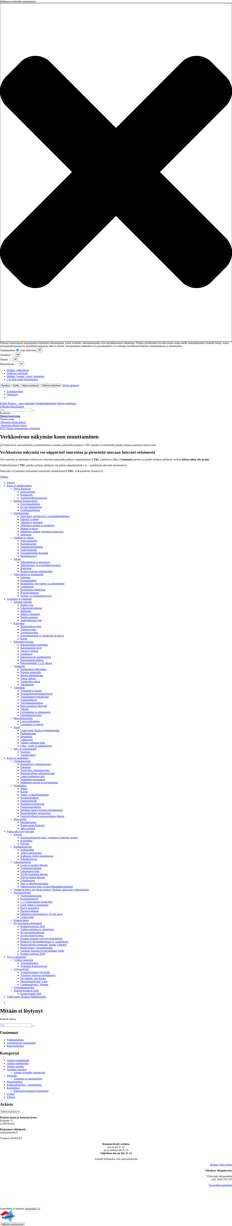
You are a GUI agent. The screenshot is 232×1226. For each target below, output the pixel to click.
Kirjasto (18, 834)
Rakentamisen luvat (30, 647)
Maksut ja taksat (29, 528)
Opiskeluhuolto (28, 800)
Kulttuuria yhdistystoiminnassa (36, 856)
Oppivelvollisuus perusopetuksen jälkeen (42, 816)
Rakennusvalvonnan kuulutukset (31, 1090)
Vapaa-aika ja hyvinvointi (20, 831)
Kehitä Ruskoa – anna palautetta (17, 403)
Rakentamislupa (15, 1045)
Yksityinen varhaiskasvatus (35, 770)
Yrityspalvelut (21, 969)
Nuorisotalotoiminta (31, 895)
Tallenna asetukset (51, 385)
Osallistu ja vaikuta (24, 537)
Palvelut (24, 843)
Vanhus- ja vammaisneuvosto (36, 595)
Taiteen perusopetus (31, 852)
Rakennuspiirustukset (31, 660)
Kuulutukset (13, 1087)
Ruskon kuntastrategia (25, 501)
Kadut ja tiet (26, 605)
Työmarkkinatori (29, 963)
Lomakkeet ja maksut (31, 724)
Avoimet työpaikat (16, 1069)
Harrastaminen (14, 1081)
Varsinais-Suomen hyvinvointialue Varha (42, 950)
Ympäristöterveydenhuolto (34, 696)
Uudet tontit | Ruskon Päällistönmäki (40, 730)
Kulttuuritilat (27, 849)
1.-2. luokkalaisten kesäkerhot (36, 901)
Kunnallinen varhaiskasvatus (35, 764)
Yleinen (11, 1097)
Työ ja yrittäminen (16, 957)
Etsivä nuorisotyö (29, 908)
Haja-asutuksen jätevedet (33, 706)
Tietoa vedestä (28, 678)
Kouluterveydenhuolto (32, 803)
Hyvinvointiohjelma (31, 507)
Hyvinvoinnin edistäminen (28, 923)
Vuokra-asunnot (29, 617)
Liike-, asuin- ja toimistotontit (36, 745)
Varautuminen (27, 755)
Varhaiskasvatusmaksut (32, 779)
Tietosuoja (12, 394)
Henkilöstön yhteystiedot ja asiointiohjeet (42, 583)
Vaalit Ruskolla (28, 549)
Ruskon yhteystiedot (221, 1164)
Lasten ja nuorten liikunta (34, 865)
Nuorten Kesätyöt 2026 (26, 990)
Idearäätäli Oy (32, 1208)
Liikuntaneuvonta (29, 871)
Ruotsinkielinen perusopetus (35, 813)
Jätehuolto (25, 611)
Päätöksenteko (21, 513)
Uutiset (10, 1094)
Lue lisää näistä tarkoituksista (22, 379)
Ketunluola (26, 736)
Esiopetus (25, 767)
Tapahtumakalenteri (45, 403)
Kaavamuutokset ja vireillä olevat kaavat (42, 635)
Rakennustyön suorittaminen (35, 657)
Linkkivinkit (27, 917)
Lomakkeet (26, 654)
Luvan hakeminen (30, 721)
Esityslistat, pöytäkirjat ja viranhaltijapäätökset (45, 516)
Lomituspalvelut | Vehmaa (34, 984)
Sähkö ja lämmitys (30, 614)
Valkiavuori (26, 739)
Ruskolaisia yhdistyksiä (33, 589)
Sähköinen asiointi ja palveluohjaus (39, 782)
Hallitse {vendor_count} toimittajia (25, 376)
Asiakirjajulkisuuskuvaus (33, 497)
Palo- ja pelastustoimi (25, 748)
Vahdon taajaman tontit (32, 742)
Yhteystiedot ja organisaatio (28, 574)
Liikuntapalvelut (22, 862)
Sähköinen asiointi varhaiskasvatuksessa (41, 531)
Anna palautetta (28, 540)
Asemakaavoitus (29, 632)
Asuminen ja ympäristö (19, 598)
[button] (116, 172)
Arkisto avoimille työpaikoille (29, 1072)
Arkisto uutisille (15, 1066)
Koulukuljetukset (29, 797)
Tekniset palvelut (23, 602)
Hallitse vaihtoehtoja (18, 370)
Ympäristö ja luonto (31, 690)
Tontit (17, 727)
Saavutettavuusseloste (220, 1185)
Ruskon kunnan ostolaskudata (36, 571)
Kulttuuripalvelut (23, 846)
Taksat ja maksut (29, 650)
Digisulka (12, 1075)
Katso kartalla (27, 491)
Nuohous (25, 751)
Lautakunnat (27, 586)
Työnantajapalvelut (24, 987)
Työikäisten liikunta (30, 868)
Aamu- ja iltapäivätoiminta (34, 794)
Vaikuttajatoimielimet (31, 546)
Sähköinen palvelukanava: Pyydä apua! (41, 914)
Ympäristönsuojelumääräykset (36, 693)
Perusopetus (20, 785)
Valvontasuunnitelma (31, 702)
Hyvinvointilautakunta (32, 932)
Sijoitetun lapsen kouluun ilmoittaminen (41, 810)
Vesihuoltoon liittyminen (33, 669)
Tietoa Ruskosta (22, 488)
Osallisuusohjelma (30, 510)
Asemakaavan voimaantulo (21, 1042)
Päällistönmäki (28, 733)
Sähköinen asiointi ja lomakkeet (37, 525)
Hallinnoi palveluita (17, 373)
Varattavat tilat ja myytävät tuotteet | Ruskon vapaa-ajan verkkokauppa (51, 889)
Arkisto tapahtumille (18, 1063)
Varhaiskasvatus (22, 761)
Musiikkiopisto (28, 822)
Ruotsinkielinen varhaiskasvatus (37, 773)
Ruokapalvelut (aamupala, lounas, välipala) (43, 944)
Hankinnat (26, 568)
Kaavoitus (19, 623)
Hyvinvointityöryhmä (31, 935)
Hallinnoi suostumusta (12, 1224)
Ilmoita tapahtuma (66, 403)
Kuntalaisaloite (28, 543)
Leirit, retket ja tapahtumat (34, 904)
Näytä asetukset (30, 385)
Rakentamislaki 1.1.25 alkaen (36, 663)
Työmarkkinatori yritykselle (35, 972)
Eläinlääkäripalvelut (31, 715)
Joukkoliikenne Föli (31, 620)
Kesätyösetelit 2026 (30, 993)
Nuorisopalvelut (22, 892)
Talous (17, 559)
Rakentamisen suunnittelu (34, 644)
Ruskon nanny (21, 920)
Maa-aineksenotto (23, 718)
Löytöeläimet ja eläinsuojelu (35, 712)
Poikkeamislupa (15, 1039)
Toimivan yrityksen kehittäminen (38, 975)
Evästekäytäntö (15, 391)
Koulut (24, 791)
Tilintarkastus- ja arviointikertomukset (40, 565)
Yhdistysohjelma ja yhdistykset (37, 929)
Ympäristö (19, 687)
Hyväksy (5, 385)
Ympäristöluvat (28, 699)
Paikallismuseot (28, 859)
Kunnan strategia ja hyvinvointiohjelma (41, 938)
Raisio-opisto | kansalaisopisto (36, 947)
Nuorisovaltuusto (29, 592)
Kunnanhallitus (28, 580)
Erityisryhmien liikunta (32, 877)
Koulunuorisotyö (29, 898)
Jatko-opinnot (27, 828)
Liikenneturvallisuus (31, 608)
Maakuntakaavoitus (30, 626)
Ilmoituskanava (28, 556)
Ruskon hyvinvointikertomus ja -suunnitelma (44, 941)
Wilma (23, 788)
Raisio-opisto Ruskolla (32, 825)
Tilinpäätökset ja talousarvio (35, 562)
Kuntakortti (26, 494)
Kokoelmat (26, 840)
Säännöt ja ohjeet (29, 519)
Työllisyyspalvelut (23, 960)
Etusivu (11, 482)
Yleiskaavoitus (28, 629)
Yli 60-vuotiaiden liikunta (34, 874)
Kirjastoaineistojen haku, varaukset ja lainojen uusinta (49, 837)
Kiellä (16, 385)
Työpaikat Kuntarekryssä (33, 966)
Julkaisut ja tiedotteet (31, 522)
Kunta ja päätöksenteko (19, 485)
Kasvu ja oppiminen (17, 758)
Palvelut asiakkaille (30, 672)
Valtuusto (25, 577)
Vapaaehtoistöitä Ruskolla (34, 553)
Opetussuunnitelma (30, 807)
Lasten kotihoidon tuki (32, 776)
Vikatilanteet (27, 684)
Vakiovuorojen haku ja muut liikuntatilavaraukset (46, 886)
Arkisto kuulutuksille (18, 1060)
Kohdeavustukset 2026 (32, 926)
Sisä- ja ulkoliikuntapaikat (34, 883)
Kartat (23, 638)
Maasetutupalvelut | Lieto (33, 981)
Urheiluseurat (27, 880)
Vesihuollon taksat (30, 681)
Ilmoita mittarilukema (31, 675)
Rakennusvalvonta (23, 641)
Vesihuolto (19, 666)
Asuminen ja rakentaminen (28, 1078)
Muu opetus (20, 819)
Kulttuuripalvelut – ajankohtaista (24, 1084)
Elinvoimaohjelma (30, 504)
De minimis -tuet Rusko (33, 978)
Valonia (24, 709)
